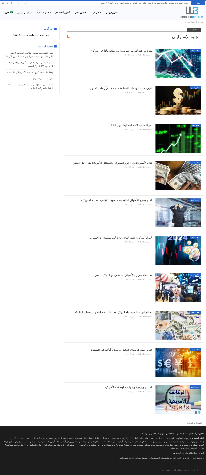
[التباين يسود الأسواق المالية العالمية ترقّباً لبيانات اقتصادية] (178, 362)
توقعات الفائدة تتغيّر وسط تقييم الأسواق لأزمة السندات (30, 72)
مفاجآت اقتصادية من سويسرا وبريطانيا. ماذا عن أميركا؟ (121, 50)
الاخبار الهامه (95, 12)
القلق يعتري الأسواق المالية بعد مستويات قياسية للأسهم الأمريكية (116, 200)
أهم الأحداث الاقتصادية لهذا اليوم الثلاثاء (131, 125)
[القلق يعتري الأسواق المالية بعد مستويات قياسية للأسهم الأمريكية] (178, 212)
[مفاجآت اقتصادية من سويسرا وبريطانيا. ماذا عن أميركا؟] (178, 63)
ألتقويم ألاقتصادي (62, 12)
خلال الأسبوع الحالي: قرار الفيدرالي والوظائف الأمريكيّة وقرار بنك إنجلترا (112, 162)
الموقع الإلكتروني (24, 12)
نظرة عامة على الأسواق (43, 78)
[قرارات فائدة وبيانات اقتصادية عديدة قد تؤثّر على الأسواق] (178, 100)
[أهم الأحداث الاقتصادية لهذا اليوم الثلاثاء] (178, 138)
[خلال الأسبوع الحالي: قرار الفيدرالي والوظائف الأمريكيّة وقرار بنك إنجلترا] (178, 175)
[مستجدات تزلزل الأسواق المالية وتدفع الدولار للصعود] (178, 287)
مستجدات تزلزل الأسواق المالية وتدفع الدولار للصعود (123, 275)
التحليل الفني (80, 12)
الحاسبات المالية (44, 12)
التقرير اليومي (112, 12)
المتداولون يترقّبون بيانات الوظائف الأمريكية (128, 387)
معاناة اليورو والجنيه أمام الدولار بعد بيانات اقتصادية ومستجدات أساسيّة (113, 312)
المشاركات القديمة (195, 423)
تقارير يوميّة (195, 125)
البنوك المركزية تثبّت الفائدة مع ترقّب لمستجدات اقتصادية (120, 237)
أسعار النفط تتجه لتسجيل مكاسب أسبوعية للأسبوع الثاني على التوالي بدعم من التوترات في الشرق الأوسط (144, 3)
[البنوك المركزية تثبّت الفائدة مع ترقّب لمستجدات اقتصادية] (178, 250)
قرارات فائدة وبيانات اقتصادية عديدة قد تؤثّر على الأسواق (120, 88)
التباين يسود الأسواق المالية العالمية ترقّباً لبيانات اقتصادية (121, 349)
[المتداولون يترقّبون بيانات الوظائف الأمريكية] (178, 399)
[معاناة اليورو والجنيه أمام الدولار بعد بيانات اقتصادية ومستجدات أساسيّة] (178, 325)
